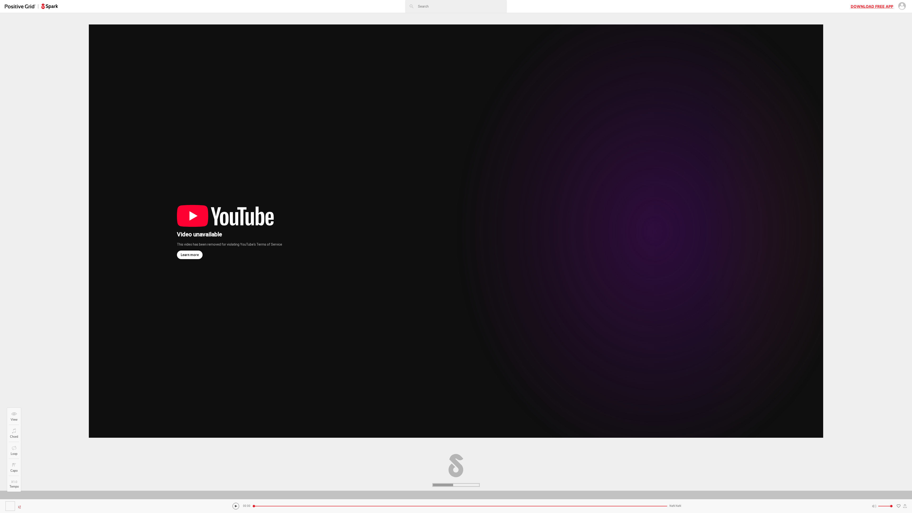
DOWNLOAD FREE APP (872, 6)
